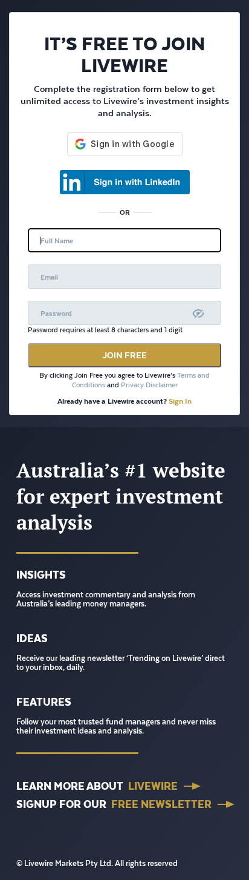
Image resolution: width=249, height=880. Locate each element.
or (125, 212)
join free (125, 355)
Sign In (180, 401)
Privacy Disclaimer (149, 385)
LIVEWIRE (153, 786)
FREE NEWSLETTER (161, 804)
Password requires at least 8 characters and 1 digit (105, 330)
